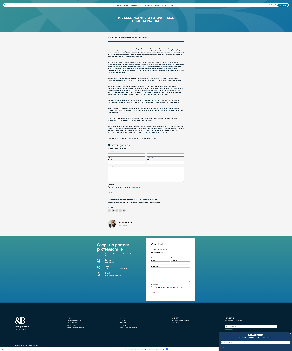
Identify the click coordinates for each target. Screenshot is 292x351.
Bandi (157, 5)
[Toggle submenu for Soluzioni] (137, 5)
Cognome (150, 157)
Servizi (126, 5)
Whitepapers (149, 5)
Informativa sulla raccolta (131, 349)
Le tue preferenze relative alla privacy (152, 349)
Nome (109, 157)
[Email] (271, 5)
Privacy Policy (136, 187)
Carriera (163, 5)
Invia (110, 192)
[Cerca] (275, 5)
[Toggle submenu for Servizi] (128, 5)
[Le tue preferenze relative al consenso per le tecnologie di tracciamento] (2, 349)
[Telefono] (273, 5)
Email (107, 273)
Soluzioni (134, 5)
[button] (109, 210)
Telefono (108, 260)
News (141, 5)
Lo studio (119, 5)
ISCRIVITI (228, 331)
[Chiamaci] (269, 5)
